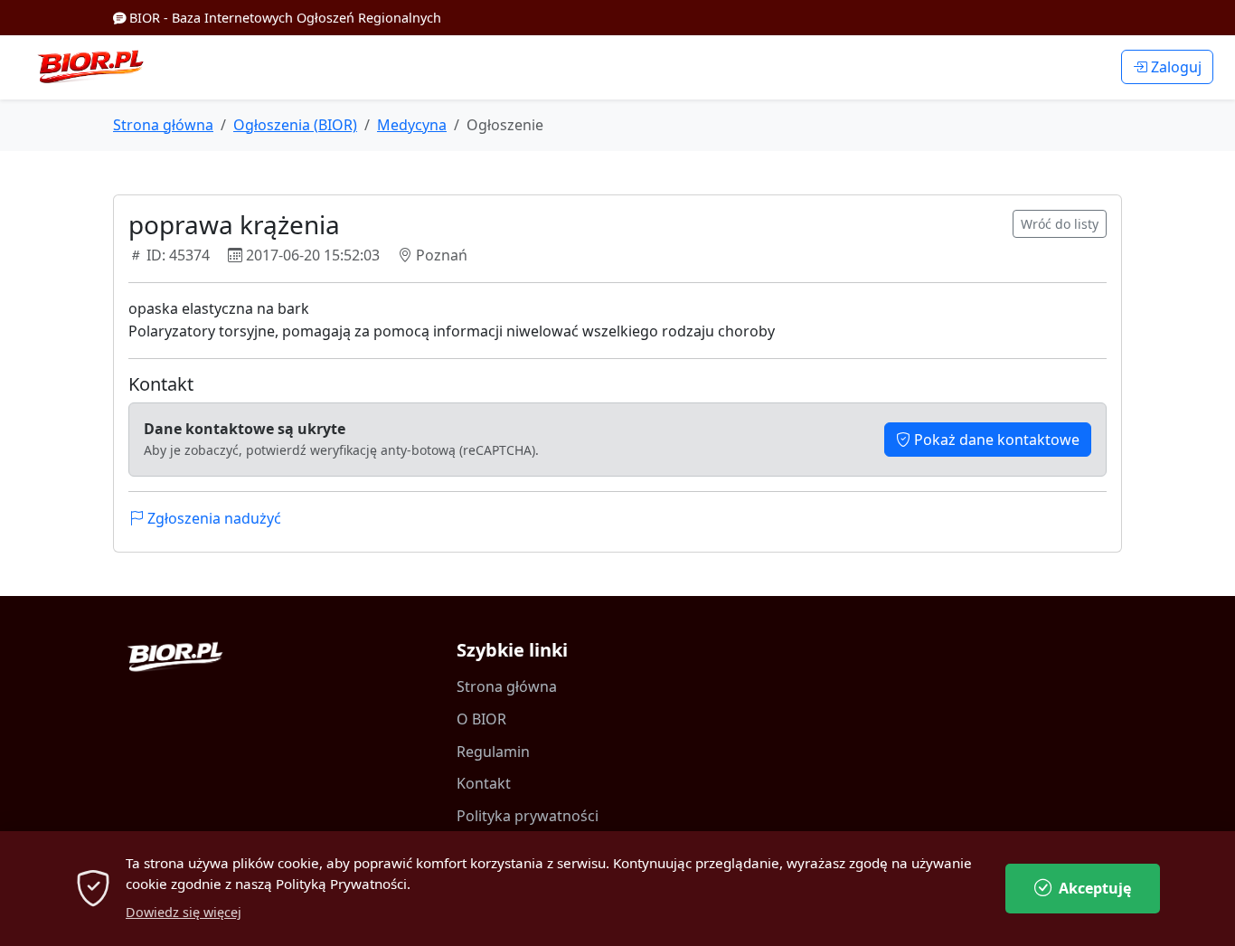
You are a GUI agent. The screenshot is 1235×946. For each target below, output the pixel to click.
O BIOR (481, 719)
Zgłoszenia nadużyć (212, 518)
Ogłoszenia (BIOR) (295, 125)
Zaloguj (1174, 67)
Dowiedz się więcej (183, 912)
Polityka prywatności (528, 816)
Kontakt (484, 783)
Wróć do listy (1059, 223)
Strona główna (163, 125)
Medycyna (412, 125)
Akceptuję (1095, 888)
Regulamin (493, 752)
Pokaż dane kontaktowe (994, 439)
